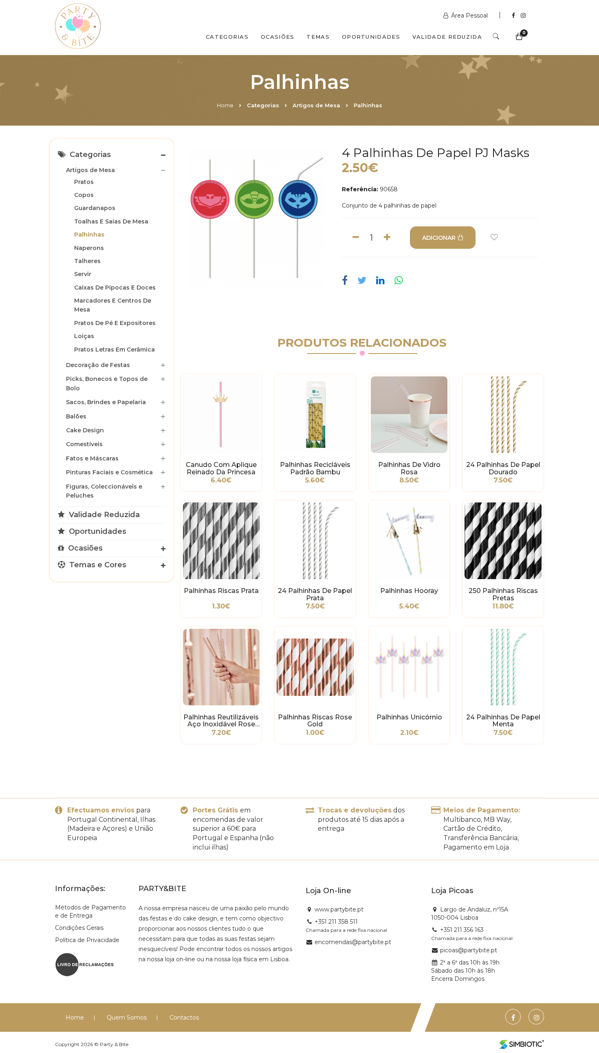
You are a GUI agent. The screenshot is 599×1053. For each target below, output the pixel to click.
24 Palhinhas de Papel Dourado (503, 468)
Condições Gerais (79, 927)
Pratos (84, 182)
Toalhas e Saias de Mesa (111, 221)
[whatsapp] (398, 281)
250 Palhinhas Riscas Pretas (503, 594)
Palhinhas (368, 105)
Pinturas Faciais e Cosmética (109, 472)
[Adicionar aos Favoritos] (494, 237)
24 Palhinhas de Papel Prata (315, 594)
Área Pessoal (469, 15)
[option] (256, 218)
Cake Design (85, 430)
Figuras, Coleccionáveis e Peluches (104, 491)
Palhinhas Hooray (409, 591)
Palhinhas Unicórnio (409, 717)
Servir (82, 274)
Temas (318, 36)
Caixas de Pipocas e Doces (115, 287)
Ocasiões (277, 36)
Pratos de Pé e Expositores (115, 323)
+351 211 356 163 (462, 930)
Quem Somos (127, 1017)
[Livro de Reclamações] (84, 963)
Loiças (84, 336)
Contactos (184, 1017)
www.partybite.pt (339, 909)
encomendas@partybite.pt (353, 942)
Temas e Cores (96, 564)
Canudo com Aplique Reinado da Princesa (221, 468)
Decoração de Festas (98, 365)
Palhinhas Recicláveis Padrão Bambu (315, 468)
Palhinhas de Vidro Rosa (409, 468)
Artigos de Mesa (316, 105)
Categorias (227, 36)
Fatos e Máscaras (92, 458)
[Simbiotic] (521, 1044)
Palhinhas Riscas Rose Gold (315, 721)
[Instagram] (523, 15)
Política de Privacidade (87, 940)
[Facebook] (514, 15)
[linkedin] (380, 281)
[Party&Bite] (78, 27)
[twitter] (361, 281)
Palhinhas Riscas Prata (221, 591)
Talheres (87, 261)
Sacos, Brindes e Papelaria (106, 402)
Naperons (89, 248)
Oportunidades (371, 36)
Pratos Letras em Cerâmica (114, 349)
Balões (76, 416)
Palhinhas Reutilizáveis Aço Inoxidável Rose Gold (221, 721)
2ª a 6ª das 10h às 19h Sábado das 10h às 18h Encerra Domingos (465, 970)
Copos (84, 195)
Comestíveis (84, 444)
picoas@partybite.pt (468, 950)
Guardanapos (94, 208)
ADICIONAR (439, 237)
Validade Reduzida (447, 36)
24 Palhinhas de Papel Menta (503, 721)
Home (225, 105)
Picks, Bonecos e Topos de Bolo (107, 383)
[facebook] (347, 281)
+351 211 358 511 (336, 921)
